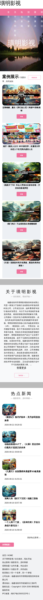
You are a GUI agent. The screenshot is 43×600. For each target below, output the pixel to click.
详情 (21, 116)
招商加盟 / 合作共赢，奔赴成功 (15, 566)
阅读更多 (34, 77)
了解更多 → (21, 375)
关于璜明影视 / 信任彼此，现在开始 (17, 559)
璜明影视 (10, 3)
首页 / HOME (7, 555)
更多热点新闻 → (34, 538)
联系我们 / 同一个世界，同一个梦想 (17, 573)
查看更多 (21, 367)
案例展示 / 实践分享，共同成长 (15, 569)
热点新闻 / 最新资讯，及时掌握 (15, 562)
